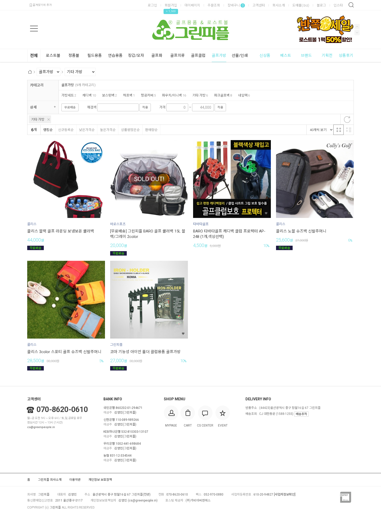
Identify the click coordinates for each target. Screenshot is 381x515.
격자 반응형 (338, 130)
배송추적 (301, 414)
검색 (351, 5)
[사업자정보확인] (284, 494)
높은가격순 (108, 130)
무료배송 (70, 107)
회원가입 (171, 5)
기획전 (327, 55)
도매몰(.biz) (300, 5)
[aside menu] (34, 28)
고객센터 (258, 5)
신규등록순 (66, 130)
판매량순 (151, 130)
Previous (357, 32)
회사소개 (278, 5)
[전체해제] (347, 119)
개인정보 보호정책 (100, 480)
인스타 (338, 5)
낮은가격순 (87, 130)
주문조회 (214, 5)
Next (357, 26)
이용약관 (75, 480)
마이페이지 (192, 5)
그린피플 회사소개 (49, 480)
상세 (33, 107)
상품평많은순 (130, 130)
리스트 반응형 (348, 130)
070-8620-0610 (62, 409)
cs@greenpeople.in (41, 427)
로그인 (152, 5)
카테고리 (37, 85)
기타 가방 (37, 119)
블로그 (321, 5)
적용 (145, 107)
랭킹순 (48, 130)
